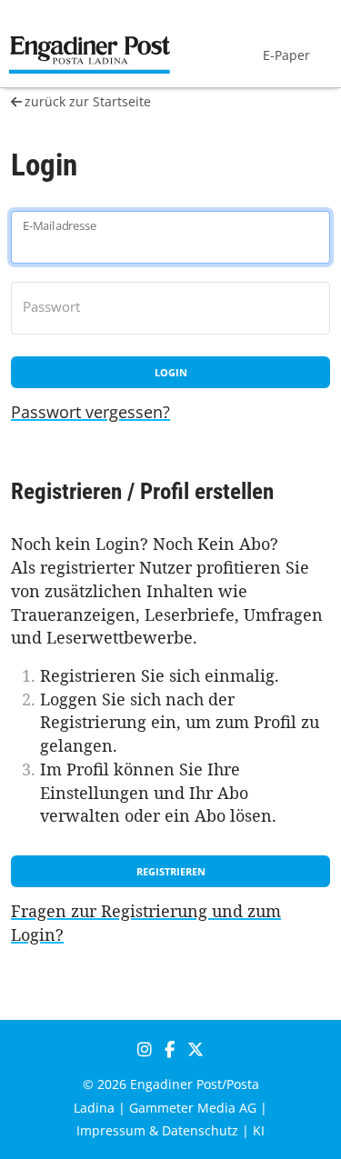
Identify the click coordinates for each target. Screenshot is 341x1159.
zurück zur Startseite (88, 101)
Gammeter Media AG (192, 1107)
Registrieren (171, 871)
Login (171, 372)
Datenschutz (200, 1130)
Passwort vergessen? (90, 412)
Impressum (110, 1130)
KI (259, 1130)
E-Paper (286, 55)
